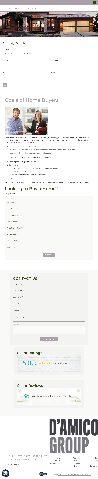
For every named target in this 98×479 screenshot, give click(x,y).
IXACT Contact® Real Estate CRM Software (74, 474)
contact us (85, 182)
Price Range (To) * (13, 234)
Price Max (54, 60)
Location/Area (12, 241)
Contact (57, 461)
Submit (49, 255)
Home (57, 458)
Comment (17, 324)
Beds (4, 72)
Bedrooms (11, 247)
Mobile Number (19, 317)
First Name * (11, 203)
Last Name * (11, 209)
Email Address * (13, 215)
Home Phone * (12, 222)
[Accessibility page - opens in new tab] (43, 475)
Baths (53, 72)
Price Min (6, 60)
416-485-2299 (16, 465)
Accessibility (55, 463)
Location (6, 50)
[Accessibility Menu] (5, 473)
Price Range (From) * (15, 228)
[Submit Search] (5, 85)
